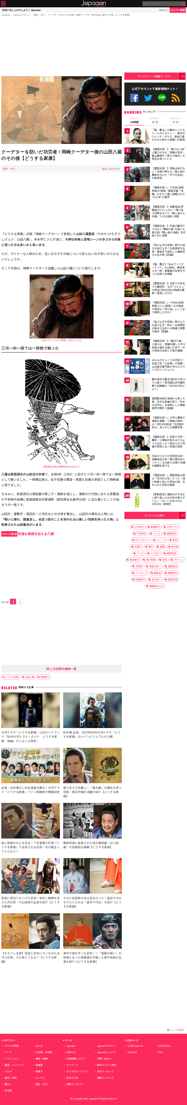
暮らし (8, 1084)
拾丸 (104, 168)
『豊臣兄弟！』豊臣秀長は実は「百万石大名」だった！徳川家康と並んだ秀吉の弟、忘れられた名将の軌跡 (168, 480)
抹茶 (164, 559)
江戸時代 (139, 527)
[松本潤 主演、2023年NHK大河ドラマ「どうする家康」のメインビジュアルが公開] (92, 710)
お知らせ (71, 1052)
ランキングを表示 (154, 515)
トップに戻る (176, 1030)
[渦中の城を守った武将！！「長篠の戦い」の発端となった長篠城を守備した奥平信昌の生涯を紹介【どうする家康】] (92, 931)
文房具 (138, 566)
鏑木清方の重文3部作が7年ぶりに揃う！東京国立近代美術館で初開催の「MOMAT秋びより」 (168, 384)
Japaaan (93, 4)
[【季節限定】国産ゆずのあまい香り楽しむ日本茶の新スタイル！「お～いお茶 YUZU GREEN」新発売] (137, 501)
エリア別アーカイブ (76, 1071)
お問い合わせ (104, 1058)
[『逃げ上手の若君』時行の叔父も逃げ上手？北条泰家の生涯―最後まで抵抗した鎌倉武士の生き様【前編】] (137, 251)
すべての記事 (12, 1045)
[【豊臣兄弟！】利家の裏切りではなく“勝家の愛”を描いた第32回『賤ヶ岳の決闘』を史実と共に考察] (137, 232)
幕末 (150, 546)
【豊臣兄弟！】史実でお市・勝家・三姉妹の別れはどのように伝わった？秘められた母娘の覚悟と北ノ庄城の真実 (168, 441)
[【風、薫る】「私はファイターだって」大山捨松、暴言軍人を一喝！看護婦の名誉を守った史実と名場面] (137, 270)
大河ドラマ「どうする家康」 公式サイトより (61, 340)
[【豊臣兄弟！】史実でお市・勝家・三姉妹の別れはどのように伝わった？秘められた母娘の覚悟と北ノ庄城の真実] (137, 443)
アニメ (156, 533)
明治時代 (134, 559)
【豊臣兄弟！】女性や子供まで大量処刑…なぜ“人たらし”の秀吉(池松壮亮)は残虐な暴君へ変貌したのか (168, 288)
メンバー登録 (178, 10)
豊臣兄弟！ (155, 566)
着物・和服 (41, 1058)
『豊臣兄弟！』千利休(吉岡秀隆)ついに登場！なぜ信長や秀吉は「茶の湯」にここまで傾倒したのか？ (168, 307)
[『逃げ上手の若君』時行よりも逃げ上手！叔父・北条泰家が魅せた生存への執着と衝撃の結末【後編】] (137, 328)
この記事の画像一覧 (63, 669)
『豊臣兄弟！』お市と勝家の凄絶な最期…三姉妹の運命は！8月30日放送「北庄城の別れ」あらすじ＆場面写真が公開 (168, 424)
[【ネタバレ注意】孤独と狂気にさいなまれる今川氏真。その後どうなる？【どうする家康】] (30, 931)
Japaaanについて (106, 1052)
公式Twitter (148, 98)
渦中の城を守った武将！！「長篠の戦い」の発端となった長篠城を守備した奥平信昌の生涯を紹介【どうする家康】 (92, 957)
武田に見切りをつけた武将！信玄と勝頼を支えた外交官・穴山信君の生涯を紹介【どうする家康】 (30, 902)
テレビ (140, 553)
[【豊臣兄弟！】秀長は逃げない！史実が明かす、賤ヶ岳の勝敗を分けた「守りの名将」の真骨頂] (137, 175)
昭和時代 (140, 579)
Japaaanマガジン (22, 14)
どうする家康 (12, 676)
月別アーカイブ (105, 1071)
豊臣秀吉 (172, 566)
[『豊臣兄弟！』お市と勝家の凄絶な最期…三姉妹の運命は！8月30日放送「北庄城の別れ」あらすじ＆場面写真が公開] (137, 424)
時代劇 (174, 546)
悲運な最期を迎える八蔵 (28, 533)
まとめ (39, 1045)
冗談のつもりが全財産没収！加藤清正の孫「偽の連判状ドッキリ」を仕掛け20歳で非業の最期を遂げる (168, 461)
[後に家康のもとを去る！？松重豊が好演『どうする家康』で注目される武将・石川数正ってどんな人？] (30, 821)
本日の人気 (72, 1077)
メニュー (3, 3)
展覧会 (157, 573)
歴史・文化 (39, 14)
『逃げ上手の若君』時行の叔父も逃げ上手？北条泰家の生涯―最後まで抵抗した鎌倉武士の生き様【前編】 (168, 250)
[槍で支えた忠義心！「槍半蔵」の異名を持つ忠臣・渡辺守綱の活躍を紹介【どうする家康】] (92, 766)
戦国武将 (171, 533)
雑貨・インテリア (14, 1065)
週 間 (155, 120)
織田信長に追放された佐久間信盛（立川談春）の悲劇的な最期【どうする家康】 (91, 845)
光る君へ (156, 579)
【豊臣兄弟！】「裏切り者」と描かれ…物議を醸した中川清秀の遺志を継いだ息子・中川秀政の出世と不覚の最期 (168, 346)
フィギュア (141, 573)
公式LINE (162, 98)
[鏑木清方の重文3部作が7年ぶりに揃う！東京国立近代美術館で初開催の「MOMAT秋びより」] (137, 386)
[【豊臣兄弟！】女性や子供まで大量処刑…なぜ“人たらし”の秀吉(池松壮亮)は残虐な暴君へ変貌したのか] (137, 290)
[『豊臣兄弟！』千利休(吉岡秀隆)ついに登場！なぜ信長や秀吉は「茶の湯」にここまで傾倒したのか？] (137, 309)
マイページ (72, 1065)
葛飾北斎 (172, 579)
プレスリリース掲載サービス (154, 76)
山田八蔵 (29, 676)
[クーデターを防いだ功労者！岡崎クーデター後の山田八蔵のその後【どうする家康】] (61, 110)
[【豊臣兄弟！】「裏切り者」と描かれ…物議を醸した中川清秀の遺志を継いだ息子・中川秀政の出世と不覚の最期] (137, 347)
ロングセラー (142, 540)
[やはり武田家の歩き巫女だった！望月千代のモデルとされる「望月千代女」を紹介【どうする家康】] (92, 876)
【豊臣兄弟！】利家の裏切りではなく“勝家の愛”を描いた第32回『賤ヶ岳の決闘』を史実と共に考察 (168, 230)
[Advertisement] (61, 47)
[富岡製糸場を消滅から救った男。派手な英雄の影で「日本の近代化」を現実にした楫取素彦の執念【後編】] (137, 405)
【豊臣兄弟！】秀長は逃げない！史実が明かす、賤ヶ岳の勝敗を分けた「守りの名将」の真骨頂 (168, 173)
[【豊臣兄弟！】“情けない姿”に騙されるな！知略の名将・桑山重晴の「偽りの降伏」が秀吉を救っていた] (137, 155)
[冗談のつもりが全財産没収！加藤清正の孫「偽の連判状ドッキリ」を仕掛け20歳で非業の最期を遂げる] (137, 462)
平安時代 (141, 533)
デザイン (178, 559)
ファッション (12, 1058)
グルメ (8, 1071)
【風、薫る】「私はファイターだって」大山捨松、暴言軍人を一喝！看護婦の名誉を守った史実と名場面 (168, 269)
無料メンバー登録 (106, 1065)
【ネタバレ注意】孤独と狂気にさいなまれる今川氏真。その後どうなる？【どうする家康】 (30, 957)
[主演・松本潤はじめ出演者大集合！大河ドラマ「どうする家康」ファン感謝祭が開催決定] (30, 766)
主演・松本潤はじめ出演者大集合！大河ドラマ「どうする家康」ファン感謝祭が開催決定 (30, 790)
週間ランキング (105, 1077)
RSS (175, 98)
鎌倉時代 (172, 573)
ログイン (164, 10)
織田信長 (171, 553)
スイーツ (161, 540)
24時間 (134, 120)
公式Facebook (134, 98)
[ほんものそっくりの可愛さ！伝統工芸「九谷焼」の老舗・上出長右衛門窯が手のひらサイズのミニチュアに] (137, 366)
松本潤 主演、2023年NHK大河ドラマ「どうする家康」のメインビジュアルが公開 (92, 734)
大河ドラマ (173, 527)
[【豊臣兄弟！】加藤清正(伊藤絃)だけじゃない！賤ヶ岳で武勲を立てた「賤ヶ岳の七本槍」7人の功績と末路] (137, 213)
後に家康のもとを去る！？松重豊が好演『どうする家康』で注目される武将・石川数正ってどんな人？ (30, 847)
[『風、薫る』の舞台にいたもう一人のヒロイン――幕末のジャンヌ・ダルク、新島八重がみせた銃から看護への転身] (137, 136)
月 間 (175, 120)
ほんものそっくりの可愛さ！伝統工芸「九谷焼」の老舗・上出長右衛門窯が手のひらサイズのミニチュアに (168, 365)
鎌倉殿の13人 (156, 586)
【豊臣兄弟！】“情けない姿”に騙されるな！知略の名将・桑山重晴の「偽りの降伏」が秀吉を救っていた (168, 154)
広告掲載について (75, 1058)
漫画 (162, 546)
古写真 (8, 1090)
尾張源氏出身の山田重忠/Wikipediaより (61, 466)
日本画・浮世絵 (44, 1052)
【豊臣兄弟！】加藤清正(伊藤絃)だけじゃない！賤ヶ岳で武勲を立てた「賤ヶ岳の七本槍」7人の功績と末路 (168, 211)
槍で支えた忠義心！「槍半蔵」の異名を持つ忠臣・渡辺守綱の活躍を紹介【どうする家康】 (92, 792)
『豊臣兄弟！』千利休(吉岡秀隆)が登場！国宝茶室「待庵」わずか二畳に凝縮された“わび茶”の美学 (168, 192)
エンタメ (40, 1077)
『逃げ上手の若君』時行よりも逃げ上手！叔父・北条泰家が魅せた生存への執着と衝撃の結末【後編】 (168, 326)
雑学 (175, 540)
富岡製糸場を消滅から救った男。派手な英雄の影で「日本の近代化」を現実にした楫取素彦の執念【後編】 (168, 403)
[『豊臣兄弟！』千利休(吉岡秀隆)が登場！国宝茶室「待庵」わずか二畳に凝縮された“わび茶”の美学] (137, 194)
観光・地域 (11, 1077)
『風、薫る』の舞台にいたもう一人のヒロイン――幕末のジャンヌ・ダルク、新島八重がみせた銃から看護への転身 (168, 135)
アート (8, 1052)
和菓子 (39, 1071)
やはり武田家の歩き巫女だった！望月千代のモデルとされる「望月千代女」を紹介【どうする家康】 (92, 902)
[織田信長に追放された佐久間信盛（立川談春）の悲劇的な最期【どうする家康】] (92, 821)
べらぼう (155, 553)
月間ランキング (74, 1084)
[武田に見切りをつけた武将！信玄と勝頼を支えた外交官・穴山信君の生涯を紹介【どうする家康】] (30, 876)
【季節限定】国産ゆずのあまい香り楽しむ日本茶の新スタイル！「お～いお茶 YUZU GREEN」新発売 (168, 499)
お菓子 (138, 546)
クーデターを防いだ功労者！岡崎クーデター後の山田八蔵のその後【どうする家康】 (89, 14)
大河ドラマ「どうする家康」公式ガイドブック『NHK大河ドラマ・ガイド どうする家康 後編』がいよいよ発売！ (30, 736)
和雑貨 (39, 1065)
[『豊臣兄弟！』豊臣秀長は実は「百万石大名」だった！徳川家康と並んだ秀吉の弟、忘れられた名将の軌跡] (137, 481)
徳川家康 (150, 559)
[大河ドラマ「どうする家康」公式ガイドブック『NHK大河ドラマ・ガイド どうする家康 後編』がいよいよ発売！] (30, 710)
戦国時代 (45, 676)
